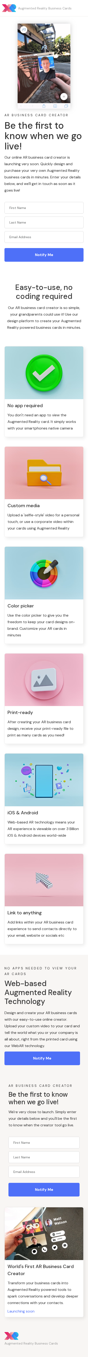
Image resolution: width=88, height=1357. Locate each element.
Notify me (42, 1058)
